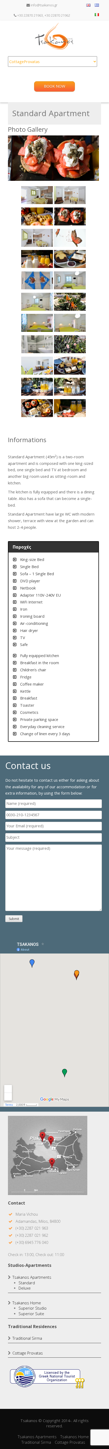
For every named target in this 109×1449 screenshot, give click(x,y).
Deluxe (25, 1288)
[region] (53, 280)
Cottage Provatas (27, 1353)
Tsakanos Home (26, 1302)
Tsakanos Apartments (31, 1277)
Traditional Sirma (27, 1338)
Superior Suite (31, 1313)
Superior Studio (33, 1308)
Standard (27, 1282)
